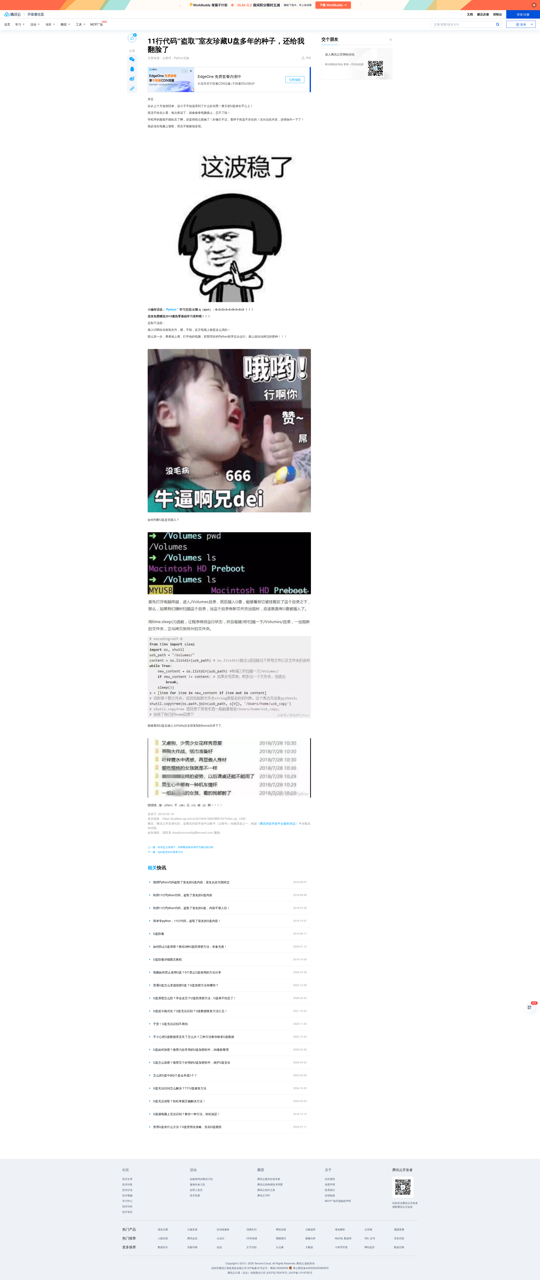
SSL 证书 (369, 1238)
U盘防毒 (158, 933)
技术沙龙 (127, 1190)
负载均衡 (192, 1247)
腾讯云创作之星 (266, 1190)
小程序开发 (341, 1247)
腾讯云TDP (263, 1195)
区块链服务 (223, 1229)
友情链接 (330, 1195)
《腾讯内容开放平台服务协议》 (277, 823)
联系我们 (330, 1190)
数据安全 (163, 1247)
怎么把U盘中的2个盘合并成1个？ (175, 1075)
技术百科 (127, 1206)
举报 (308, 57)
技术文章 (127, 1179)
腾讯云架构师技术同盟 (270, 1184)
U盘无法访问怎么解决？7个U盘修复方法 (179, 1088)
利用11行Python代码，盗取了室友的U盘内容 (182, 895)
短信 (219, 1247)
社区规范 (330, 1179)
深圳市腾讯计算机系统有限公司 (229, 1268)
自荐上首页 (196, 1190)
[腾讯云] (12, 14)
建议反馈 (483, 14)
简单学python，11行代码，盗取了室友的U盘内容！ (187, 921)
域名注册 (163, 1229)
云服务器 (192, 1229)
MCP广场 (96, 24)
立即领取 (295, 79)
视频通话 (281, 1238)
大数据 (309, 1247)
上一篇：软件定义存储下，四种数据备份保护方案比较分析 (180, 847)
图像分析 (310, 1238)
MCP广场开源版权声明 (338, 1201)
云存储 (368, 1229)
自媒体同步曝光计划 (201, 1179)
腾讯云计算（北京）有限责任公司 (247, 1272)
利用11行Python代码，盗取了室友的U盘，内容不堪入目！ (191, 908)
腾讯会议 (192, 1238)
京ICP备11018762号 (300, 1272)
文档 (470, 14)
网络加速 (281, 1229)
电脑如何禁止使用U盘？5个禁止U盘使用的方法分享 (187, 972)
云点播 (280, 1247)
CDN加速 (251, 1238)
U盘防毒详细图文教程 (167, 959)
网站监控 (369, 1247)
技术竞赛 (195, 1195)
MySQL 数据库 (343, 1238)
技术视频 (127, 1195)
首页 (7, 24)
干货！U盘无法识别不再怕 (170, 1024)
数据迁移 (399, 1247)
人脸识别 (163, 1238)
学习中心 (127, 1201)
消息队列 (251, 1229)
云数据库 (310, 1229)
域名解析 (340, 1229)
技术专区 (127, 1211)
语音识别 (399, 1238)
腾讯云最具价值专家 (268, 1179)
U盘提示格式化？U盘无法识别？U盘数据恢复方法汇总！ (190, 1011)
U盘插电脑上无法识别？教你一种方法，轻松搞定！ (186, 1114)
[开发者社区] (36, 14)
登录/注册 (523, 14)
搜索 (497, 24)
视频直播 (399, 1229)
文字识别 (251, 1247)
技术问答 (127, 1184)
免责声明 (330, 1184)
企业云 (220, 1238)
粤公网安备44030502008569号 (311, 1268)
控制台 (497, 14)
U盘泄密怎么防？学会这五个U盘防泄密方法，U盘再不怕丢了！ (194, 998)
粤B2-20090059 (279, 1268)
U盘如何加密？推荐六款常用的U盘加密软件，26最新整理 (191, 1049)
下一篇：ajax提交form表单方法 (165, 852)
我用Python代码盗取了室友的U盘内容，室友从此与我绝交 (191, 882)
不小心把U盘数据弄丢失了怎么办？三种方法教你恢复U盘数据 (193, 1036)
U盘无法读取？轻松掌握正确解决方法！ (179, 1101)
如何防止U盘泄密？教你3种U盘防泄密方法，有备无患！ (190, 946)
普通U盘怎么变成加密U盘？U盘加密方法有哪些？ (186, 985)
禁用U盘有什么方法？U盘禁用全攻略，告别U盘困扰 (187, 1127)
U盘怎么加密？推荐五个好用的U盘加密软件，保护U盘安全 (191, 1062)
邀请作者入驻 (197, 1184)
